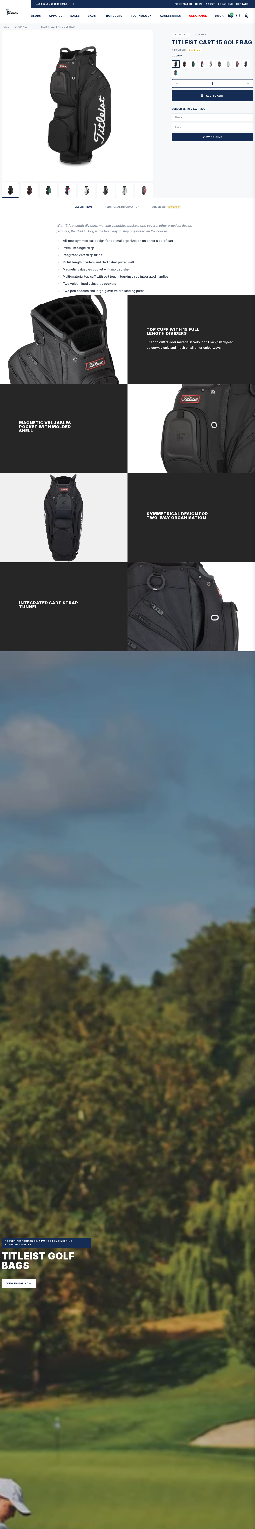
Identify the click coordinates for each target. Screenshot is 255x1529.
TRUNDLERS (113, 15)
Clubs (36, 15)
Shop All (21, 26)
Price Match (183, 4)
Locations (225, 4)
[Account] (246, 15)
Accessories (170, 15)
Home (5, 26)
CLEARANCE (198, 15)
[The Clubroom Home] (12, 11)
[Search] (238, 15)
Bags (92, 15)
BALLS (75, 15)
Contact (242, 4)
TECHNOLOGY (141, 15)
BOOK (219, 15)
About (210, 4)
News (199, 4)
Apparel (55, 15)
